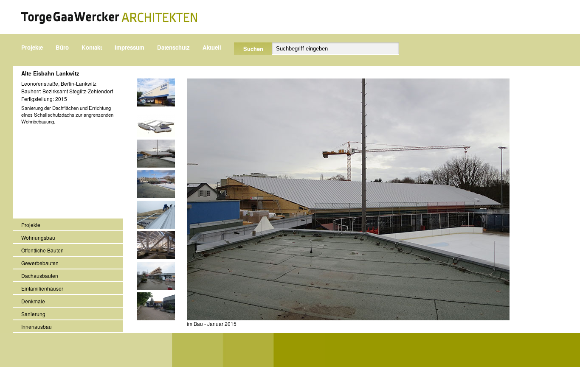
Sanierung (33, 313)
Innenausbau (36, 326)
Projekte (32, 47)
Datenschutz (173, 47)
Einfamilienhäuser (42, 288)
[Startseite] (109, 18)
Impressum (129, 47)
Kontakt (92, 47)
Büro (62, 47)
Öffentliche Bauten (42, 250)
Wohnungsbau (38, 237)
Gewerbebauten (40, 262)
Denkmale (33, 301)
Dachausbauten (39, 275)
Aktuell (212, 47)
